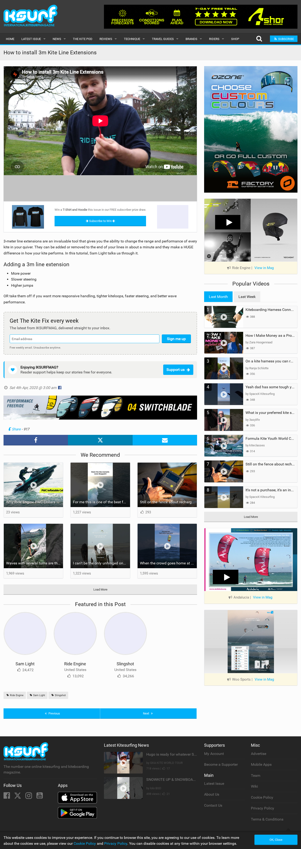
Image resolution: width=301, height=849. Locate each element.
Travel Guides (163, 39)
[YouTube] (39, 797)
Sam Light (25, 663)
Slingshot (125, 663)
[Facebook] (7, 797)
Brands (191, 39)
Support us (175, 369)
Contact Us (213, 805)
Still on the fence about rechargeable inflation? (168, 502)
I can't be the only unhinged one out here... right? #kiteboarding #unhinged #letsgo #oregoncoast (101, 563)
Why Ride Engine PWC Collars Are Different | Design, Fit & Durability (34, 502)
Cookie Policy (262, 797)
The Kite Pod (82, 39)
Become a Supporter (221, 764)
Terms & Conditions (267, 819)
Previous (54, 713)
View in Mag (264, 268)
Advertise (258, 753)
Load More (100, 589)
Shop (235, 39)
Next (146, 713)
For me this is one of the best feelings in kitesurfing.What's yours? (101, 502)
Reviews (105, 39)
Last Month (218, 296)
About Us (211, 794)
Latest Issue (31, 39)
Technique (132, 39)
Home (10, 39)
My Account (214, 753)
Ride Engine (75, 663)
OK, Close (275, 839)
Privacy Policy (262, 808)
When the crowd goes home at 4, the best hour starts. (168, 563)
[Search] (259, 39)
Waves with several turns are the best (34, 563)
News (57, 39)
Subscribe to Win (100, 221)
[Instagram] (29, 797)
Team (255, 775)
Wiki (254, 786)
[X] (18, 797)
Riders (214, 39)
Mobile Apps (261, 764)
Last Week (247, 296)
